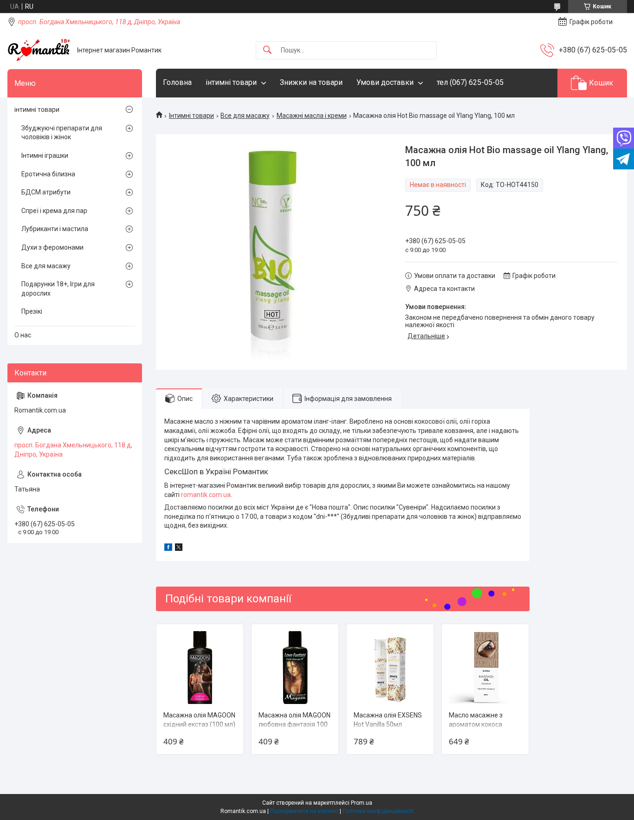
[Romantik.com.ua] (38, 50)
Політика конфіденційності (378, 811)
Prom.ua (361, 803)
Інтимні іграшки (44, 155)
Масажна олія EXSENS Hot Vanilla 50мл (388, 719)
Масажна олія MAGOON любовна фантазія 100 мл (294, 724)
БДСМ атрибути (46, 192)
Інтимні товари (191, 115)
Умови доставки (385, 82)
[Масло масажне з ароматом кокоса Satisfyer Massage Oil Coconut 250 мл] (485, 667)
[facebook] (168, 548)
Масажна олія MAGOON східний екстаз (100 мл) (199, 719)
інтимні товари (231, 82)
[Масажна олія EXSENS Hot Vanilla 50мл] (390, 667)
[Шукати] (267, 50)
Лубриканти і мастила (54, 228)
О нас (22, 335)
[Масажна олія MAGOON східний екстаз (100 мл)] (199, 667)
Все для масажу (245, 115)
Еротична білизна (48, 174)
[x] (178, 548)
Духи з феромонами (52, 247)
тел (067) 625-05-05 (470, 82)
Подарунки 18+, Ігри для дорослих (58, 288)
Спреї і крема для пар (54, 210)
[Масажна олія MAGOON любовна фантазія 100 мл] (295, 667)
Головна (177, 82)
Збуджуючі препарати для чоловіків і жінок (61, 132)
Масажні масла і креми (312, 115)
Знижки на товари (311, 82)
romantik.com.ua (206, 494)
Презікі (31, 311)
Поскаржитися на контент (304, 811)
